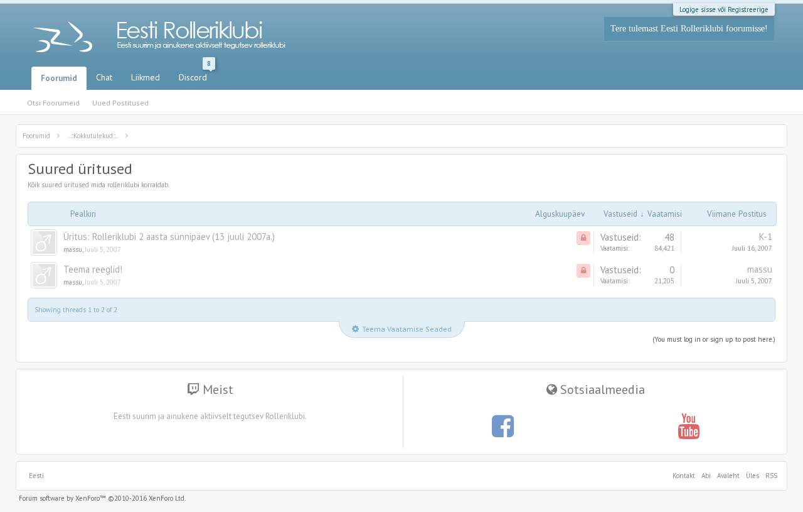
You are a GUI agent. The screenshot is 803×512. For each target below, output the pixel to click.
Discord (195, 75)
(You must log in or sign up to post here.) (713, 339)
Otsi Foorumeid (53, 102)
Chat (104, 77)
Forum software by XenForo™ (102, 498)
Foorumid (59, 78)
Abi (706, 475)
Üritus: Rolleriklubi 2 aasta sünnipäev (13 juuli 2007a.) (169, 236)
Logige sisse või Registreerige (723, 9)
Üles (752, 475)
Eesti (36, 475)
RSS (769, 475)
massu (72, 249)
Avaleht (728, 475)
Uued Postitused (120, 102)
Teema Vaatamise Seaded (407, 329)
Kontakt (684, 475)
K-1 (765, 236)
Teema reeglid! (92, 269)
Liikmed (145, 77)
